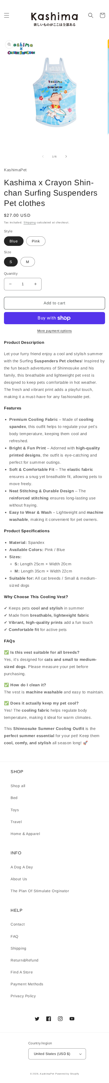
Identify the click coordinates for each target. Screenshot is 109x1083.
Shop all (18, 786)
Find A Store (22, 972)
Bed (14, 798)
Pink (36, 241)
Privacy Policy (23, 996)
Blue (14, 241)
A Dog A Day (22, 867)
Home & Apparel (25, 834)
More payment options (54, 331)
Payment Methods (27, 984)
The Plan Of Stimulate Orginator (40, 891)
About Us (19, 879)
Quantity (11, 274)
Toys (15, 810)
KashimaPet (47, 1073)
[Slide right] (66, 156)
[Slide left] (43, 156)
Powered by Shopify (67, 1073)
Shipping (30, 222)
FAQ (15, 936)
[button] (6, 15)
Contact (18, 924)
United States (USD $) (52, 1054)
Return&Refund (25, 960)
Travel (16, 822)
